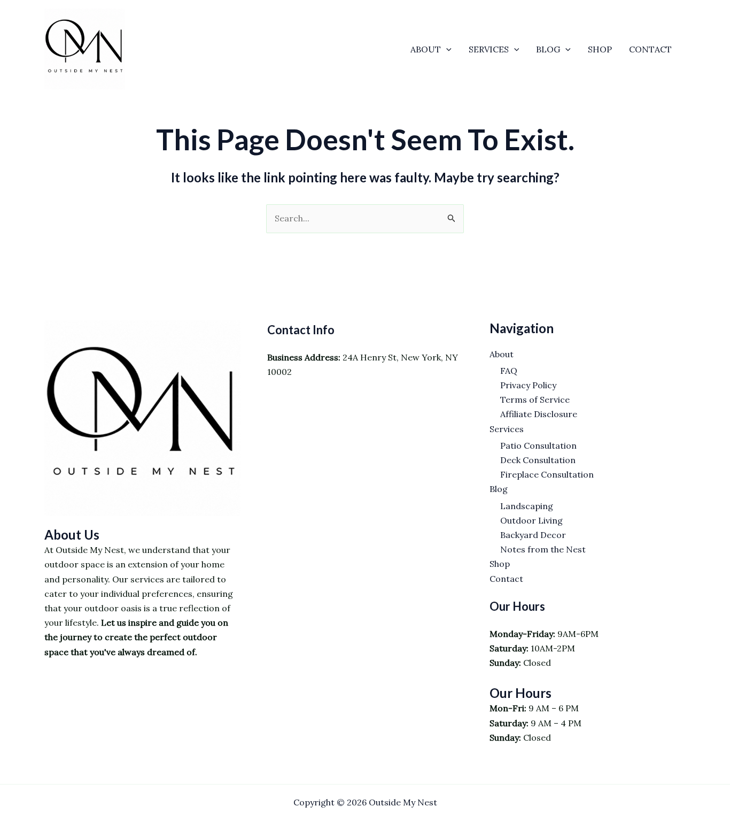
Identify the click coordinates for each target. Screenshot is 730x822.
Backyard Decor (533, 534)
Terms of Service (535, 399)
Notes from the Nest (543, 549)
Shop (600, 49)
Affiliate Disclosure (538, 414)
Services (489, 49)
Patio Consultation (538, 445)
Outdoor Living (531, 520)
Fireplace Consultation (547, 474)
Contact (650, 49)
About (425, 49)
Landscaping (526, 506)
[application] (446, 49)
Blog (548, 49)
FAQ (508, 370)
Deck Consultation (538, 460)
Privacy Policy (528, 385)
